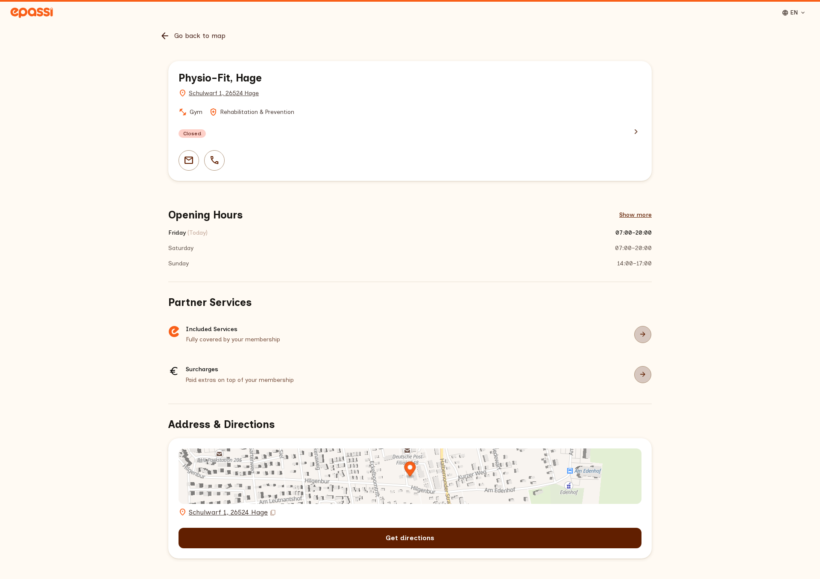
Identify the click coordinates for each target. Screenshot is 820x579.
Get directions (410, 538)
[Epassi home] (31, 13)
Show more (635, 214)
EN (794, 13)
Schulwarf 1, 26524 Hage (224, 93)
